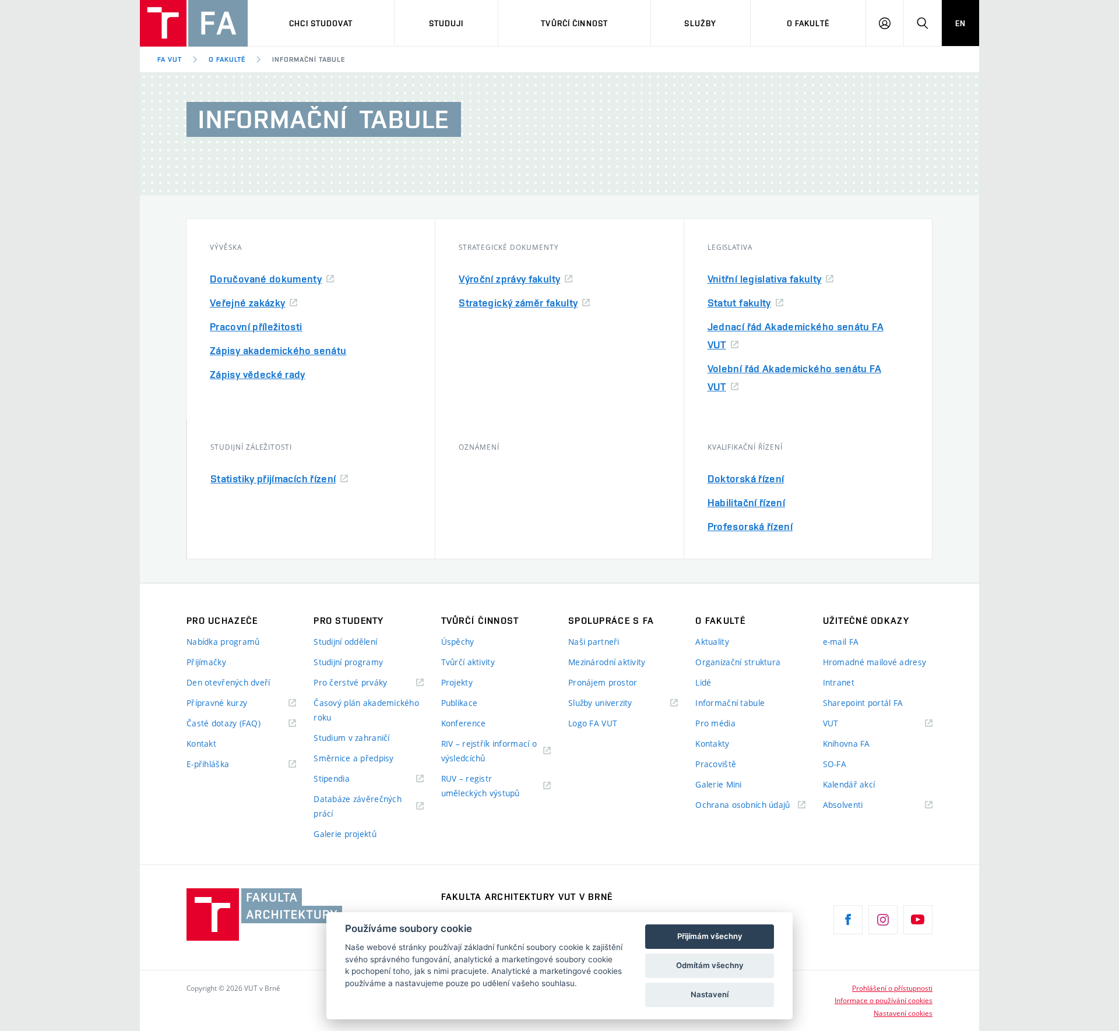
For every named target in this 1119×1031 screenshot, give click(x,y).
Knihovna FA (846, 743)
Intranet (838, 682)
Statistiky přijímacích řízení (273, 478)
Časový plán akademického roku (366, 710)
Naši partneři (594, 641)
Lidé (703, 682)
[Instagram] (883, 919)
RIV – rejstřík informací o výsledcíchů (489, 751)
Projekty (457, 682)
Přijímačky (206, 662)
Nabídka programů (222, 641)
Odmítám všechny (710, 965)
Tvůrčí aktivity (468, 662)
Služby (700, 23)
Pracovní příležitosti (256, 326)
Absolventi (857, 805)
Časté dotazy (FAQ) (223, 723)
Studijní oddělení (345, 641)
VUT (845, 723)
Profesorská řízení (750, 526)
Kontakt (201, 743)
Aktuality (712, 641)
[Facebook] (848, 919)
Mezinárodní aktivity (607, 662)
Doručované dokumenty (266, 279)
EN (960, 23)
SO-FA (834, 763)
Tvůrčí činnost (574, 23)
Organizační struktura (737, 662)
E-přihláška (207, 763)
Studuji (446, 23)
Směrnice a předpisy (353, 758)
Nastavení (710, 994)
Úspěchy (457, 641)
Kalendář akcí (849, 784)
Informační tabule (308, 59)
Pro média (715, 723)
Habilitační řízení (746, 502)
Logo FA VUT (592, 723)
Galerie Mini (718, 784)
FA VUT (169, 59)
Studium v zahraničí (351, 737)
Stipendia (332, 778)
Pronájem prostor (602, 682)
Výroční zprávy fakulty (509, 279)
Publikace (459, 702)
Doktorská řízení (746, 478)
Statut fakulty (739, 302)
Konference (463, 723)
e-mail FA (841, 641)
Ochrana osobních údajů (742, 804)
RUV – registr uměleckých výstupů (480, 786)
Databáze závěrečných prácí (358, 806)
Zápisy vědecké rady (257, 374)
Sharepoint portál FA (863, 702)
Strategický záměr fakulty (518, 302)
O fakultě (808, 23)
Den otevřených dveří (228, 682)
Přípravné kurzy (216, 702)
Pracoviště (715, 763)
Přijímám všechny (710, 936)
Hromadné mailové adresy (874, 662)
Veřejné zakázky (247, 302)
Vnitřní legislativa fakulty (765, 279)
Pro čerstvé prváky (350, 682)
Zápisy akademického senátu (278, 350)
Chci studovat (321, 23)
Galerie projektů (345, 833)
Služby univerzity (600, 702)
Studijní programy (348, 662)
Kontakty (712, 743)
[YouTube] (917, 919)
